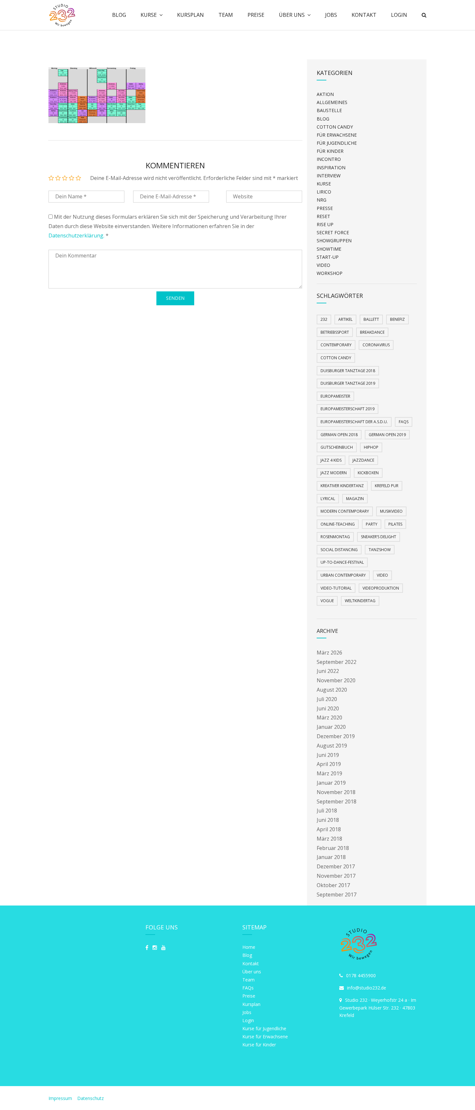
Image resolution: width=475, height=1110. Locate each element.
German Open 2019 (387, 434)
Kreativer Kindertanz (342, 485)
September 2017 (336, 894)
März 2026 (329, 652)
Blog (119, 14)
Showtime (329, 249)
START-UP (328, 257)
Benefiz (397, 319)
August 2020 (332, 689)
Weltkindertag (360, 600)
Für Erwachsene (337, 135)
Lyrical (328, 498)
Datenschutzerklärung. (76, 235)
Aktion (325, 94)
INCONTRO (329, 159)
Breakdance (372, 332)
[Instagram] (155, 947)
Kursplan (190, 14)
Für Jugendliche (337, 143)
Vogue (327, 600)
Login (399, 14)
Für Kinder (330, 151)
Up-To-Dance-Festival (342, 562)
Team (225, 14)
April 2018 (329, 829)
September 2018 (336, 801)
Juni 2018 (328, 819)
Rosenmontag (335, 536)
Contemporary (336, 345)
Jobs (331, 14)
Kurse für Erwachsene (265, 1036)
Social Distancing (339, 549)
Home (248, 947)
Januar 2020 (331, 726)
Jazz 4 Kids (331, 460)
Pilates (395, 524)
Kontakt (364, 14)
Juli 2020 (327, 699)
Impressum (60, 1098)
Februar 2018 (333, 848)
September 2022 (336, 661)
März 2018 (329, 838)
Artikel (345, 319)
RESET (323, 216)
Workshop (330, 273)
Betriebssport (335, 332)
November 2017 (336, 875)
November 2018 (336, 792)
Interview (329, 176)
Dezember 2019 (336, 736)
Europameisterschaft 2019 (348, 409)
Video (323, 265)
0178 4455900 (361, 975)
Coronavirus (376, 345)
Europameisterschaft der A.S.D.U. (354, 421)
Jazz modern (334, 473)
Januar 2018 (331, 857)
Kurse (149, 14)
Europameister (335, 396)
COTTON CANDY (335, 127)
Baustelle (329, 110)
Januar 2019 (331, 782)
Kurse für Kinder (259, 1045)
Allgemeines (332, 102)
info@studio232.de (366, 988)
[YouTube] (163, 947)
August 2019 (332, 745)
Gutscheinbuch (337, 447)
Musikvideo (391, 511)
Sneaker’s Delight (378, 536)
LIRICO (324, 192)
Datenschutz (90, 1098)
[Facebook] (146, 947)
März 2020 (329, 717)
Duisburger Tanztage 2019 (348, 383)
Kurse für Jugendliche (264, 1028)
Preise (256, 14)
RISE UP (325, 224)
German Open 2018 (339, 434)
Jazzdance (363, 460)
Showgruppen (334, 240)
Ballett (371, 319)
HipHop (371, 447)
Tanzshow (380, 549)
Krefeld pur (386, 485)
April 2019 (329, 764)
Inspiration (331, 167)
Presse (325, 208)
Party (371, 524)
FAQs (403, 421)
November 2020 (336, 680)
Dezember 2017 (336, 866)
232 (324, 319)
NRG (321, 200)
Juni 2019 (328, 755)
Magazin (355, 498)
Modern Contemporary (345, 511)
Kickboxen (368, 473)
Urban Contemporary (343, 575)
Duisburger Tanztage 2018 (348, 370)
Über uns (292, 14)
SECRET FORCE (333, 232)
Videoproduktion (381, 588)
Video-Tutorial (336, 588)
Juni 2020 (328, 708)
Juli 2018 (327, 810)
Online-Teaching (338, 524)
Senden (175, 298)
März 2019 (329, 773)
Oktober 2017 (333, 885)
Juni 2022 (328, 671)
